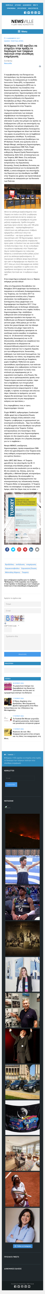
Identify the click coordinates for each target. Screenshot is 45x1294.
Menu (24, 31)
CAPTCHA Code (10, 626)
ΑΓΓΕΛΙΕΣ (18, 5)
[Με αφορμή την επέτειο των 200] (22, 938)
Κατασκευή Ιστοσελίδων (19, 1284)
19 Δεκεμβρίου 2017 (13, 38)
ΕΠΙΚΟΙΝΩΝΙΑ (11, 8)
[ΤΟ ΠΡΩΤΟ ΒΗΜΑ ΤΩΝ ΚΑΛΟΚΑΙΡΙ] (22, 1082)
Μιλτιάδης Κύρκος (12, 572)
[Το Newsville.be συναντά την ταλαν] (22, 974)
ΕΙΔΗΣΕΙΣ (7, 41)
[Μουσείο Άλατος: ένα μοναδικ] (22, 1010)
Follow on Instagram (24, 1246)
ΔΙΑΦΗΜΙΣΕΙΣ (27, 5)
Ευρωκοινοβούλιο (12, 568)
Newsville (8, 63)
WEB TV (35, 5)
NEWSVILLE (9, 5)
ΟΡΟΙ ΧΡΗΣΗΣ (21, 8)
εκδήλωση (20, 564)
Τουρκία (25, 572)
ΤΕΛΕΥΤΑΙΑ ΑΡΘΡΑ (17, 41)
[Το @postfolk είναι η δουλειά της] (22, 1117)
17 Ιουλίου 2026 (18, 698)
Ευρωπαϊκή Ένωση (28, 568)
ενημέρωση (31, 564)
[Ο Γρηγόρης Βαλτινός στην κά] (22, 1046)
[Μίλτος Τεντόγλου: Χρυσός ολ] (22, 867)
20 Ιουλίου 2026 (18, 683)
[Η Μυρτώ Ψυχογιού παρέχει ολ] (22, 1225)
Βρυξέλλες (9, 564)
